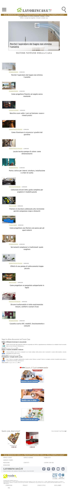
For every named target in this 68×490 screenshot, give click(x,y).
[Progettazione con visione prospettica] (32, 438)
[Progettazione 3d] (13, 438)
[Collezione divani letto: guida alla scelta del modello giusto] (9, 185)
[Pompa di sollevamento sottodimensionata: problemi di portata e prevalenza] (9, 261)
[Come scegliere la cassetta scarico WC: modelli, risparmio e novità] (9, 319)
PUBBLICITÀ (47, 457)
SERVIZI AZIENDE (28, 457)
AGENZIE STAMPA (8, 460)
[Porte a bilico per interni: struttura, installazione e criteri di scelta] (9, 166)
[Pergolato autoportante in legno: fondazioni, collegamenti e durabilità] (9, 280)
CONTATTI (26, 462)
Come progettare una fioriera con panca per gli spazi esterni (27, 229)
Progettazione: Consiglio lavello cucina (12, 357)
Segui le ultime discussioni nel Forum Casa (16, 339)
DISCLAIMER (57, 485)
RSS (9, 488)
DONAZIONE (6, 465)
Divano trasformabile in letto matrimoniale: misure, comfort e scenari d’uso (27, 305)
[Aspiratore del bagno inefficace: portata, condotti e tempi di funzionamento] (9, 70)
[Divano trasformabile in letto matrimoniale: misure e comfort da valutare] (9, 300)
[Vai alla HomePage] (34, 10)
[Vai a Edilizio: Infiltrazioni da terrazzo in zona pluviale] (4, 346)
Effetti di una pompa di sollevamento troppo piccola (26, 267)
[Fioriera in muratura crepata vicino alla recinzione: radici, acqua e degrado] (9, 204)
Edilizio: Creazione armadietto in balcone (12, 349)
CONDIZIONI (9, 485)
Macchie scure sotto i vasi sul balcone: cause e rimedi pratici (27, 114)
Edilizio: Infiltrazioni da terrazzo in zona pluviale (14, 342)
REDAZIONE (6, 462)
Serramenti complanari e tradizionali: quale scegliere (27, 248)
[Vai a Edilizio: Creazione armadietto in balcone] (3, 353)
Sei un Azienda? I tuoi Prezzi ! (59, 431)
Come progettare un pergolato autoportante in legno (27, 286)
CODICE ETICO (41, 485)
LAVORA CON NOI (49, 462)
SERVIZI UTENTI (7, 457)
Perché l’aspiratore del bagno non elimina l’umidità (31, 45)
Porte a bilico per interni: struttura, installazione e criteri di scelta (27, 172)
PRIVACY (25, 485)
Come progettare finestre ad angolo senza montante (27, 95)
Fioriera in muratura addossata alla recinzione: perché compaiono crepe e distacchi (27, 210)
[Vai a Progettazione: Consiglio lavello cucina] (3, 361)
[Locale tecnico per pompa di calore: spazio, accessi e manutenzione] (9, 147)
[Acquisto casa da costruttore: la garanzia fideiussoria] (32, 379)
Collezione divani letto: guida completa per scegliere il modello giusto (27, 191)
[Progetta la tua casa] (34, 15)
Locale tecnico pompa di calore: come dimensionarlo (27, 152)
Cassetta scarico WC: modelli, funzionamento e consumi (27, 325)
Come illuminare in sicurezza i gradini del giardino (27, 133)
